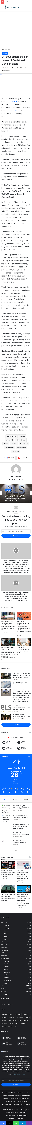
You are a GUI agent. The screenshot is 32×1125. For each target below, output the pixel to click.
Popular (5, 799)
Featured (4, 947)
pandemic (10, 447)
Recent (15, 799)
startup (4, 1026)
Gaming (6, 969)
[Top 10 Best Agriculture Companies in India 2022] (7, 818)
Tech (3, 988)
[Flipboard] (23, 458)
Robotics (6, 977)
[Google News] (8, 458)
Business (4, 922)
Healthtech (7, 972)
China (10, 1014)
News (16, 1023)
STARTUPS (5, 958)
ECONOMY (21, 440)
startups (10, 1026)
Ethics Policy (22, 1112)
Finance (6, 931)
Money (6, 936)
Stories (9, 49)
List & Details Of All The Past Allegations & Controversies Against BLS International (21, 675)
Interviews (5, 950)
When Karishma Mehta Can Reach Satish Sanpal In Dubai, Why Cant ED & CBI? (21, 716)
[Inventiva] (11, 7)
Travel (5, 983)
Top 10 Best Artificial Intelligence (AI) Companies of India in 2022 (21, 807)
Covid (23, 436)
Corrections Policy (10, 1115)
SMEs (5, 939)
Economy (6, 928)
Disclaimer (19, 1115)
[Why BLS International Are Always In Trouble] (6, 684)
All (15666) (16, 724)
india (6, 444)
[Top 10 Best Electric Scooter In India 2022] (7, 843)
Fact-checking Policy (12, 1112)
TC (15, 1026)
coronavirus (12, 436)
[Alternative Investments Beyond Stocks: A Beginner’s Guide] (24, 642)
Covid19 (10, 440)
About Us (8, 1104)
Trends (4, 991)
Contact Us (6, 1107)
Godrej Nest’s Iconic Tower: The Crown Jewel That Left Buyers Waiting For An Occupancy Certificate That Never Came (8, 626)
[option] (16, 493)
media (11, 1023)
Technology (7, 980)
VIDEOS (4, 994)
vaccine (16, 451)
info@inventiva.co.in (19, 1074)
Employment (6, 942)
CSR (3, 1104)
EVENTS (4, 944)
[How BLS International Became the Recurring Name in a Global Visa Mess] (6, 708)
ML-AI (5, 975)
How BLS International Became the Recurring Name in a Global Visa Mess (21, 707)
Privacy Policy (15, 1104)
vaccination (22, 447)
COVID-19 (13, 102)
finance (28, 1017)
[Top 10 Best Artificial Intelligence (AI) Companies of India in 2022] (7, 809)
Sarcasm (4, 955)
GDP (5, 934)
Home (5, 49)
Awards (25, 1115)
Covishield (13, 111)
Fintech (6, 964)
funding (4, 1020)
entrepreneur (20, 1017)
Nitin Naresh (7, 67)
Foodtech (6, 966)
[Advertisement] (16, 29)
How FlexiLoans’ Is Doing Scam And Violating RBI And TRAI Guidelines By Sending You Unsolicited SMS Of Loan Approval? (23, 900)
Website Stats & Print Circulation (20, 1107)
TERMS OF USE (7, 1109)
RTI (3, 953)
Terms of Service (25, 1104)
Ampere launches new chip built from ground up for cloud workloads (21, 826)
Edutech (6, 961)
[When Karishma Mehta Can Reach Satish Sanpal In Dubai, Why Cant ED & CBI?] (6, 717)
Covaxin (25, 111)
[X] (15, 479)
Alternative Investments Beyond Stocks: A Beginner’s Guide (23, 650)
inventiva (26, 1020)
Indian (14, 444)
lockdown (24, 444)
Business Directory (14, 1118)
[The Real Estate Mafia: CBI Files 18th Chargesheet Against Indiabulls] (8, 889)
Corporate (7, 925)
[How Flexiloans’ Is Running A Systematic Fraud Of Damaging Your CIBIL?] (8, 865)
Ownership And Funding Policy (20, 1109)
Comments (25, 799)
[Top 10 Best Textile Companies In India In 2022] (7, 835)
